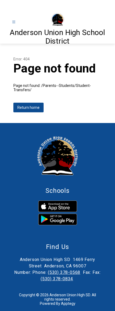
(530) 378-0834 (57, 278)
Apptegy (68, 303)
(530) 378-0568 (64, 272)
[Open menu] (14, 22)
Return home (28, 107)
